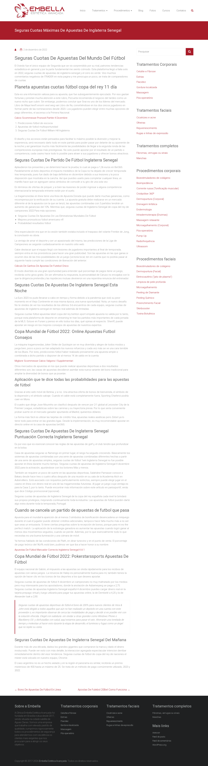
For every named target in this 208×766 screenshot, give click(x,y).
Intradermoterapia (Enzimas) (152, 214)
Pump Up (141, 235)
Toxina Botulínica (145, 313)
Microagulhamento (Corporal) (152, 225)
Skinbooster (143, 308)
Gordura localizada (146, 87)
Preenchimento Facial (148, 303)
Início (82, 10)
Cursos (166, 10)
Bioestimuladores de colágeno (153, 177)
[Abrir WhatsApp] (200, 758)
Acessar (156, 732)
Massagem (142, 92)
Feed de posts (158, 736)
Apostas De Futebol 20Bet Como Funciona (104, 689)
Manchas (141, 158)
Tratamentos (98, 10)
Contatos (181, 10)
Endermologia (144, 209)
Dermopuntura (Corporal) (150, 199)
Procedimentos (122, 10)
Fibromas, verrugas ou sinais (152, 152)
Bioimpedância (144, 183)
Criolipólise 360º (145, 193)
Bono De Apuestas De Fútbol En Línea (38, 689)
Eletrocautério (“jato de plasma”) (154, 276)
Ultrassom (142, 246)
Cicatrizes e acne (146, 117)
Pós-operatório (144, 97)
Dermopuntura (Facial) (148, 271)
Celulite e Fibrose (146, 71)
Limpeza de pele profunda (151, 281)
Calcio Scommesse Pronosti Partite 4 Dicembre (41, 117)
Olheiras (140, 122)
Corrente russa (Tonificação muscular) (157, 188)
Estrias (140, 76)
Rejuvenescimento (146, 128)
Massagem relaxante (147, 220)
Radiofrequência (145, 241)
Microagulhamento (146, 287)
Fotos (153, 10)
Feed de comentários (161, 741)
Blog (140, 10)
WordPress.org (159, 745)
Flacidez (141, 82)
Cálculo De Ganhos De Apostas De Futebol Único (42, 265)
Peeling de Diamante (147, 292)
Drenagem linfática (146, 204)
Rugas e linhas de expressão (152, 133)
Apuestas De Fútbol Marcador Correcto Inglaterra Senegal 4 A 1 (50, 549)
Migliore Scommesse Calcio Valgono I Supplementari (44, 360)
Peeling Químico (145, 297)
